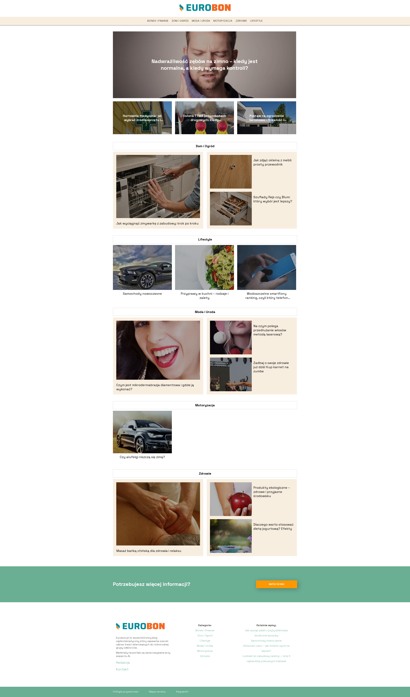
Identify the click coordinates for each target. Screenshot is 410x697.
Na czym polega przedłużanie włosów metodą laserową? (269, 330)
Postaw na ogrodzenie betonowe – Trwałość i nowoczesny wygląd (266, 118)
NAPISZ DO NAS (276, 584)
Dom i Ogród (180, 20)
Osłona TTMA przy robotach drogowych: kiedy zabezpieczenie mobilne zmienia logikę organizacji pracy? (204, 118)
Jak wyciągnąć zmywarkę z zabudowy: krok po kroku (157, 223)
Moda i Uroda (201, 20)
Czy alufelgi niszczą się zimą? (142, 457)
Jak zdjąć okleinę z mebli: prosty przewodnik (272, 162)
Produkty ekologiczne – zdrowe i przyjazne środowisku (271, 492)
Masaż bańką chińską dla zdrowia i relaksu (148, 551)
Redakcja (123, 662)
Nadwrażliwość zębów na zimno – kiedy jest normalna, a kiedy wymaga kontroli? (205, 64)
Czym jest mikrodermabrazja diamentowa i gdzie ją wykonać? (155, 387)
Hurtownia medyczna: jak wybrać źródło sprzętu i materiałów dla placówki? (142, 118)
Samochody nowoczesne (142, 293)
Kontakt (122, 669)
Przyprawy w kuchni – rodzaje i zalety (204, 295)
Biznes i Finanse (158, 20)
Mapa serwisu (157, 691)
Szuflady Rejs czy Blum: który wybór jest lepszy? (272, 199)
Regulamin (182, 691)
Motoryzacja (222, 20)
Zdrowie (241, 20)
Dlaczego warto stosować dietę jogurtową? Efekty (273, 526)
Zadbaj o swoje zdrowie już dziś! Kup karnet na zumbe (271, 367)
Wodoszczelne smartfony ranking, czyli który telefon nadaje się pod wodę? (266, 295)
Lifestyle (256, 20)
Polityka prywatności (126, 691)
